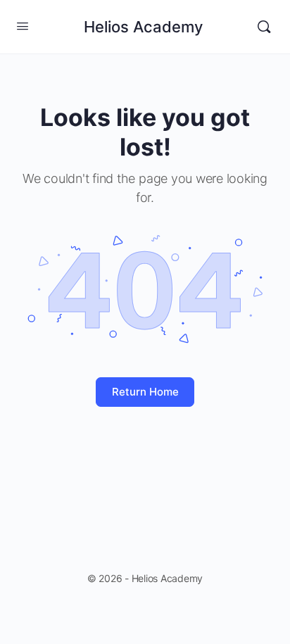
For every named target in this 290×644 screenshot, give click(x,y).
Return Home (145, 391)
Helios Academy (143, 27)
